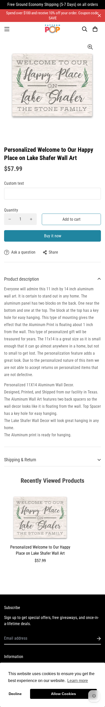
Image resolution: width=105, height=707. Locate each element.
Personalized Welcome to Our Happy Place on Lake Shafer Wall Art (40, 550)
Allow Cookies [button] (63, 694)
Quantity (11, 210)
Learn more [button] (77, 680)
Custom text (14, 183)
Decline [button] (15, 694)
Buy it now (52, 235)
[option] (52, 84)
